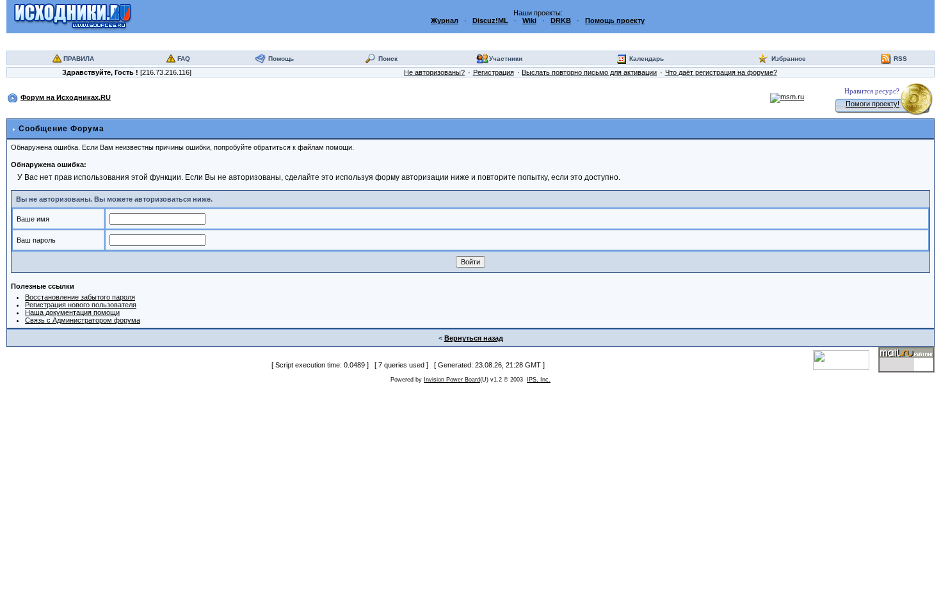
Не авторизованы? (434, 72)
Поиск (388, 58)
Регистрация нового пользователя (80, 305)
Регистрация (493, 72)
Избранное (788, 58)
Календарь (646, 58)
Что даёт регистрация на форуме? (721, 72)
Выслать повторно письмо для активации (589, 72)
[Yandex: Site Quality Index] (845, 359)
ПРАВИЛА (78, 58)
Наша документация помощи (72, 312)
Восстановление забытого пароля (80, 297)
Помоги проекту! (872, 104)
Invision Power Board (452, 379)
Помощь (281, 58)
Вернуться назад (473, 338)
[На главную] (72, 16)
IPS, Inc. (539, 379)
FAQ (183, 58)
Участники (505, 58)
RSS (900, 58)
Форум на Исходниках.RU (65, 97)
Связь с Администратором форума (82, 320)
